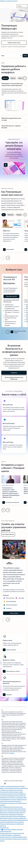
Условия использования (6, 839)
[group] (12, 235)
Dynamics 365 (3, 809)
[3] (2, 743)
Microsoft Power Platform (6, 818)
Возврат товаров (18, 792)
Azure (21, 807)
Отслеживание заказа (5, 794)
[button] (11, 56)
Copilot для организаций (6, 786)
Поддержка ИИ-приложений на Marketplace (11, 814)
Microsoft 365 (16, 786)
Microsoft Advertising (20, 809)
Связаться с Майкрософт (14, 835)
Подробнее (11, 753)
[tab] (5, 78)
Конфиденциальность (5, 837)
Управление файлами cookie (19, 837)
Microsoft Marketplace (20, 816)
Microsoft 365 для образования (15, 797)
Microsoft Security (15, 807)
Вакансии (24, 820)
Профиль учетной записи (7, 790)
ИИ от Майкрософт (5, 807)
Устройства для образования (7, 795)
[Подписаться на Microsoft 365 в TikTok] (5, 783)
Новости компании (19, 822)
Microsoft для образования (19, 794)
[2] (2, 719)
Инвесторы (3, 825)
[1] (2, 709)
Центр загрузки (19, 790)
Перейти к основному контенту (8, 1)
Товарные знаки (17, 839)
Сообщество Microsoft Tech (7, 816)
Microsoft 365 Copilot (5, 810)
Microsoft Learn (21, 812)
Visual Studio (18, 820)
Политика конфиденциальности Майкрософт (12, 824)
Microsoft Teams (15, 810)
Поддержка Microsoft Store (7, 792)
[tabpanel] (14, 106)
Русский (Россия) (4, 827)
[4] (2, 756)
